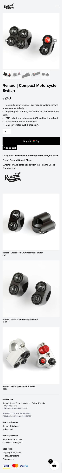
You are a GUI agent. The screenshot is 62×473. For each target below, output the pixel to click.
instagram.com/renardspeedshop (17, 416)
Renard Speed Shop (20, 160)
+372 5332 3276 (10, 406)
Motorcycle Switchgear (27, 155)
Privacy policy (8, 459)
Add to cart (10, 148)
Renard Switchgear (11, 426)
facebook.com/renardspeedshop (17, 413)
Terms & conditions (11, 456)
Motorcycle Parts (49, 155)
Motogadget (8, 429)
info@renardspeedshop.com (15, 408)
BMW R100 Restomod (12, 439)
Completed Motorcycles (13, 442)
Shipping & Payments (12, 453)
